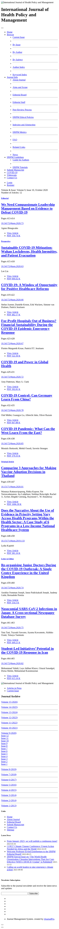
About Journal (19, 80)
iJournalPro (49, 919)
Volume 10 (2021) (9, 728)
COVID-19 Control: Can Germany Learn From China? (26, 397)
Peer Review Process (22, 110)
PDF (13, 235)
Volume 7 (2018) (8, 774)
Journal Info (12, 77)
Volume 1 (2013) (8, 805)
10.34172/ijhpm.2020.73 (12, 223)
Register (10, 185)
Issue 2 (4, 761)
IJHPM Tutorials (20, 167)
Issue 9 (4, 743)
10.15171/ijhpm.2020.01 (12, 486)
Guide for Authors (21, 160)
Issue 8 (4, 746)
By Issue (16, 44)
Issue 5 (4, 754)
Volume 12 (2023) (9, 717)
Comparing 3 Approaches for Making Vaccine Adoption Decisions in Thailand (28, 472)
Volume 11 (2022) (9, 722)
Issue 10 (5, 741)
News (15, 154)
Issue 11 (4, 738)
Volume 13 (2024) (9, 712)
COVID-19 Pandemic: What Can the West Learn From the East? (28, 430)
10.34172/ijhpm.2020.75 (12, 627)
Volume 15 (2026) (9, 702)
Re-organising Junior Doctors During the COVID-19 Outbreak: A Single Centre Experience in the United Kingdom (28, 571)
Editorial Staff (19, 102)
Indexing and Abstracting (24, 124)
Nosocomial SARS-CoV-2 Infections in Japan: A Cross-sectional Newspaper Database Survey (29, 612)
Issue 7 (4, 748)
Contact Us (12, 177)
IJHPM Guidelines (15, 157)
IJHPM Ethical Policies (23, 117)
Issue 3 (4, 759)
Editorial (5, 198)
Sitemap (10, 830)
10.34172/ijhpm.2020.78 (12, 410)
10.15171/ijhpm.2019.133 (13, 541)
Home (9, 32)
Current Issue (19, 37)
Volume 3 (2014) (8, 795)
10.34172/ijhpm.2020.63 (12, 266)
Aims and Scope (20, 87)
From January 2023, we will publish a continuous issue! (32, 841)
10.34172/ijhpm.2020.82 (12, 663)
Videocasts (12, 175)
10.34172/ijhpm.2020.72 (12, 377)
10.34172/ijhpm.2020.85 (12, 443)
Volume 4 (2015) (8, 790)
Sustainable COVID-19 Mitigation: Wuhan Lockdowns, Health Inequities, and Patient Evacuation (29, 251)
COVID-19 (12, 172)
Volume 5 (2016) (8, 785)
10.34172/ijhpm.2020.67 (12, 343)
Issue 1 (4, 764)
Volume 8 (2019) (8, 769)
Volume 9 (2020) (8, 733)
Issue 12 (5, 735)
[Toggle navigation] (2, 27)
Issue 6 (4, 751)
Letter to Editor (7, 559)
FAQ (15, 139)
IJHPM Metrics (19, 132)
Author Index (19, 67)
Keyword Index (20, 74)
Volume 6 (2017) (8, 779)
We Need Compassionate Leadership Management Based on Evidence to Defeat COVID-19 (28, 208)
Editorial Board (19, 95)
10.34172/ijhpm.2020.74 (12, 587)
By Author (17, 52)
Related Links (19, 147)
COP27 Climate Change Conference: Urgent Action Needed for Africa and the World (30, 847)
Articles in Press (14, 688)
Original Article (7, 462)
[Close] (2, 927)
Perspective (5, 241)
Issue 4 (4, 756)
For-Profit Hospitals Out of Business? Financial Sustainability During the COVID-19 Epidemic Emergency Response (28, 326)
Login (9, 182)
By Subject (18, 59)
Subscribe (33, 893)
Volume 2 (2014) (8, 800)
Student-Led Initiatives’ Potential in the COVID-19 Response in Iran (27, 650)
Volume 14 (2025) (9, 707)
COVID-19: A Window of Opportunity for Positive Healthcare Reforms (29, 287)
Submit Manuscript (15, 170)
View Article (12, 233)
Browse (10, 34)
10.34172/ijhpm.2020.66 (12, 299)
